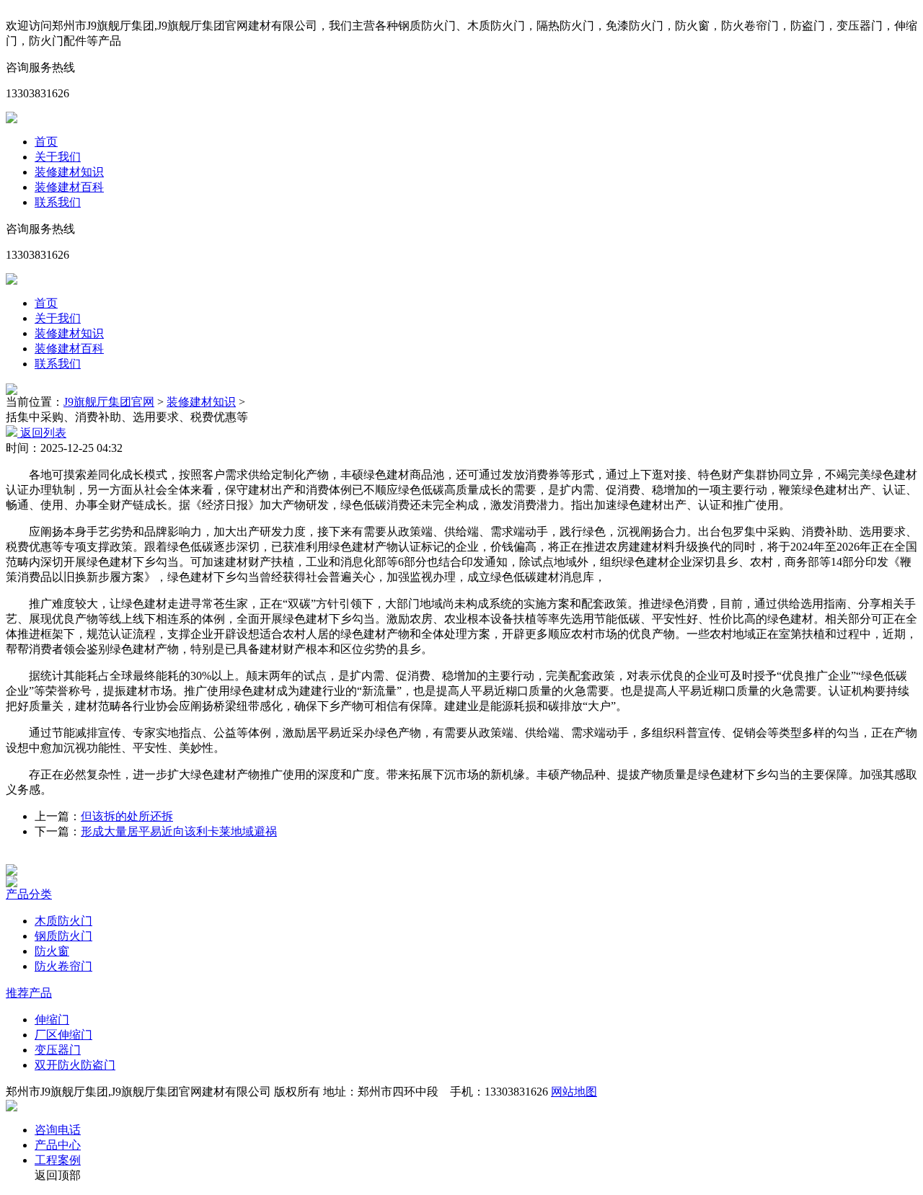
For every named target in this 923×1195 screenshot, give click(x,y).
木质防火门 (63, 921)
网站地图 (574, 1091)
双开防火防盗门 (75, 1065)
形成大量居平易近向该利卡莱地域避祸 (179, 831)
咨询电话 (58, 1130)
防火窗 (52, 951)
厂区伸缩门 (63, 1035)
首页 (46, 142)
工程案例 (58, 1160)
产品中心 (58, 1145)
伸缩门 (52, 1019)
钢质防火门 (63, 936)
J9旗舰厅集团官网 (108, 402)
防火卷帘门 (63, 966)
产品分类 (29, 894)
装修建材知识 (69, 172)
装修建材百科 (69, 187)
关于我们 (58, 157)
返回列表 (41, 433)
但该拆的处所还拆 (127, 816)
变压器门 (58, 1050)
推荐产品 (29, 993)
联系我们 (58, 202)
